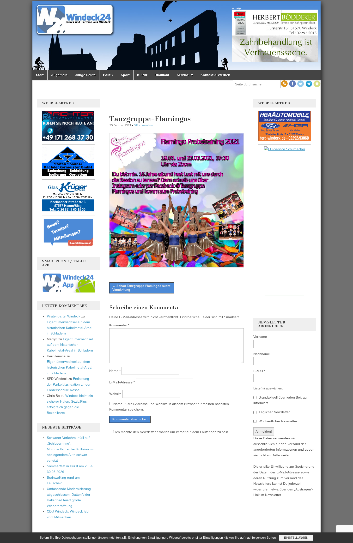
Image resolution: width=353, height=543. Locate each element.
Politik (108, 75)
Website (115, 394)
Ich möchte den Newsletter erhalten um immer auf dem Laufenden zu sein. (172, 432)
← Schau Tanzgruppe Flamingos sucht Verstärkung (141, 288)
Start (40, 75)
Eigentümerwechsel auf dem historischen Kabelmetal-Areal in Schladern (69, 327)
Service (183, 75)
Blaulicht (162, 75)
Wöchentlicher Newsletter (277, 421)
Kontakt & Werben (215, 75)
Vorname (260, 337)
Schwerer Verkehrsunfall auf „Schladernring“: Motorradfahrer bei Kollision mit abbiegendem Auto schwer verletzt (70, 449)
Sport (125, 75)
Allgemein (59, 75)
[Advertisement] (176, 106)
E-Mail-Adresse (122, 382)
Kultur (142, 75)
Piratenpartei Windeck (63, 316)
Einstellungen (296, 537)
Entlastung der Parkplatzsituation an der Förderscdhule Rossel (69, 384)
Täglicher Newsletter (274, 412)
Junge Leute (85, 75)
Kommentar (119, 325)
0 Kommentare (143, 125)
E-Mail (259, 371)
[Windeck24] (176, 35)
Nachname (261, 354)
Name (115, 371)
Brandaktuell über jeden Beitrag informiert (280, 400)
